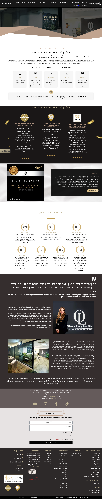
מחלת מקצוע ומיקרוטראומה (60, 469)
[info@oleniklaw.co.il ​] (22, 462)
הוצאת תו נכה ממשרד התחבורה (92, 476)
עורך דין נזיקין (96, 487)
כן (70, 435)
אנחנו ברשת (33, 2)
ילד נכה (66, 474)
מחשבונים (78, 451)
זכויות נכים (65, 471)
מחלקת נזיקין (52, 2)
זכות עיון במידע (33, 498)
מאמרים (42, 2)
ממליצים (49, 463)
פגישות (49, 459)
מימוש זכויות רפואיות (84, 498)
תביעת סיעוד (97, 463)
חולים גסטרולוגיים (63, 459)
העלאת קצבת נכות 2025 (93, 474)
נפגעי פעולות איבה (95, 457)
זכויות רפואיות (64, 2)
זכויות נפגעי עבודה (63, 463)
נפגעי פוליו (65, 484)
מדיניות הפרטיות (58, 439)
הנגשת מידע (48, 456)
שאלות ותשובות (47, 461)
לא (67, 435)
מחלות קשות (97, 483)
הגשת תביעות (76, 2)
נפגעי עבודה (97, 456)
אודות (18, 2)
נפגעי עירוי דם (64, 486)
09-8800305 (53, 397)
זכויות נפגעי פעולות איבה (61, 478)
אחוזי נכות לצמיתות (63, 487)
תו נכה (66, 476)
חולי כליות (65, 461)
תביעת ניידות (97, 461)
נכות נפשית (97, 467)
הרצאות (49, 457)
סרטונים (49, 465)
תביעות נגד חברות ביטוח (93, 480)
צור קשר (84, 5)
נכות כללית (97, 465)
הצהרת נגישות (46, 498)
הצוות (23, 2)
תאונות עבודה (64, 465)
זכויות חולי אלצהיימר (62, 480)
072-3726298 (6, 4)
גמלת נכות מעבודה (95, 472)
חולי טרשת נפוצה (63, 454)
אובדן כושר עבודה (63, 467)
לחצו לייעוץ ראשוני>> (5, 151)
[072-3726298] (22, 454)
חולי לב (66, 457)
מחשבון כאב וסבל (77, 454)
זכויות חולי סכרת (63, 482)
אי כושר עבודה (96, 471)
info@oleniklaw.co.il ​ (15, 462)
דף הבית (84, 2)
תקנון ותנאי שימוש (72, 498)
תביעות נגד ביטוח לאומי (93, 451)
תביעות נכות (97, 454)
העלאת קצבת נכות (95, 469)
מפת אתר (21, 498)
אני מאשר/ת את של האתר (60, 439)
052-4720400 (54, 398)
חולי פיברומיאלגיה (63, 456)
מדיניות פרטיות (59, 498)
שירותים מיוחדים (96, 459)
